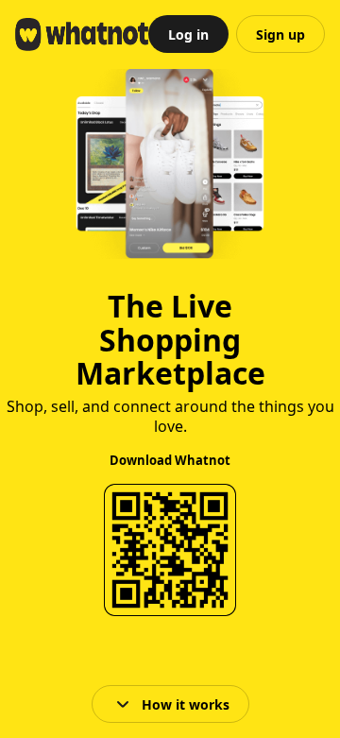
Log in (188, 34)
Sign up (280, 34)
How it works (186, 704)
